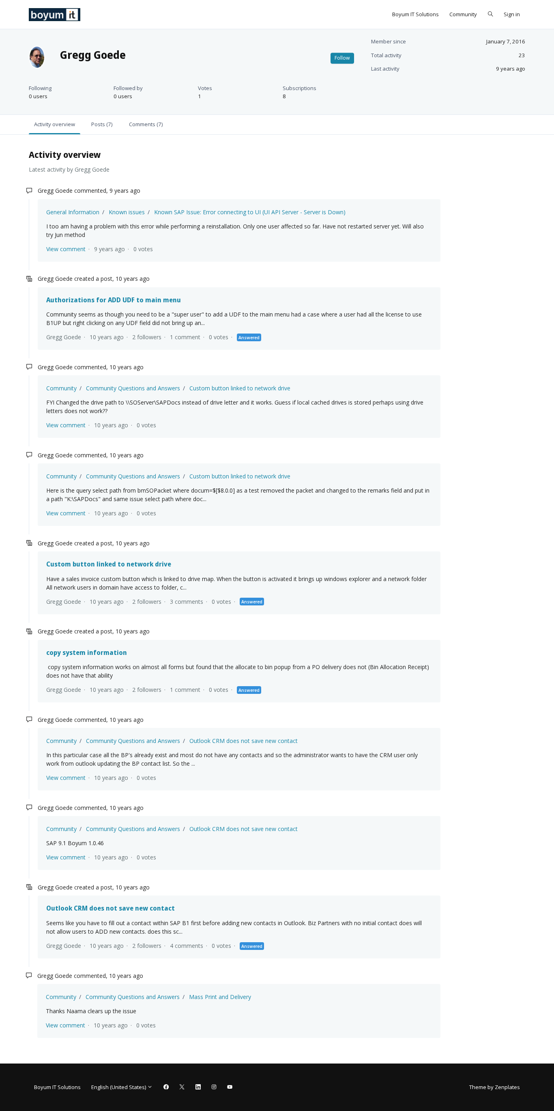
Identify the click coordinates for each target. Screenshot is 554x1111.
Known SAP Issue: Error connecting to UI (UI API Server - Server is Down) (250, 212)
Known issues (127, 212)
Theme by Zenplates (494, 1087)
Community (463, 14)
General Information (72, 212)
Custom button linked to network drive (239, 388)
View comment (66, 249)
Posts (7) (101, 124)
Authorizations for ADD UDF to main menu (113, 299)
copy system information (86, 652)
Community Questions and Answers (133, 388)
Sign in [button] (512, 14)
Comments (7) (146, 124)
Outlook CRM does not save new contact (243, 741)
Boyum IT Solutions (415, 14)
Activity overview (54, 124)
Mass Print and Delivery (220, 997)
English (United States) (119, 1087)
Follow (342, 57)
